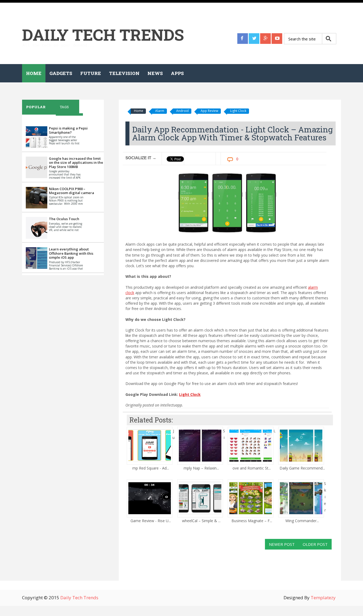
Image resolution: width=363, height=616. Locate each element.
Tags (64, 106)
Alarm (159, 110)
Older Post (315, 544)
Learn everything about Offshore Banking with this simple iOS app (71, 253)
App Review (209, 110)
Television (124, 73)
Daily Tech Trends (103, 34)
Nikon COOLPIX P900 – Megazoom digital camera (71, 190)
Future (90, 73)
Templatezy (323, 597)
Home (33, 73)
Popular (35, 106)
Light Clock (238, 110)
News (155, 73)
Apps (177, 73)
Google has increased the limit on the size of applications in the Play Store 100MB (76, 162)
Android (182, 110)
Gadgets (60, 73)
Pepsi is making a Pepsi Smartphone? (68, 130)
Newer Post (282, 544)
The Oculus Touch (64, 218)
